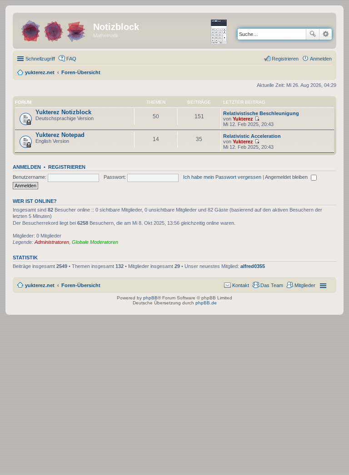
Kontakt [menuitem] (240, 285)
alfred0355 (252, 266)
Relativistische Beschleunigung (261, 113)
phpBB (150, 297)
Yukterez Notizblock (63, 112)
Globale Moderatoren (95, 242)
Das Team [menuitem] (271, 285)
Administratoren (52, 242)
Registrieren (66, 167)
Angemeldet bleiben (287, 177)
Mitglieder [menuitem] (304, 285)
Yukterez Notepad (60, 134)
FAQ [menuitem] (71, 58)
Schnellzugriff (40, 58)
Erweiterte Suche (325, 34)
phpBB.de (206, 302)
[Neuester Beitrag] (256, 118)
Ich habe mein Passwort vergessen (222, 177)
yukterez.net (40, 285)
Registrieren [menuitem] (285, 58)
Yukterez (243, 118)
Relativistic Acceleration (252, 136)
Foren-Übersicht (80, 285)
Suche (312, 34)
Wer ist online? (35, 201)
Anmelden (27, 167)
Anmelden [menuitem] (321, 58)
